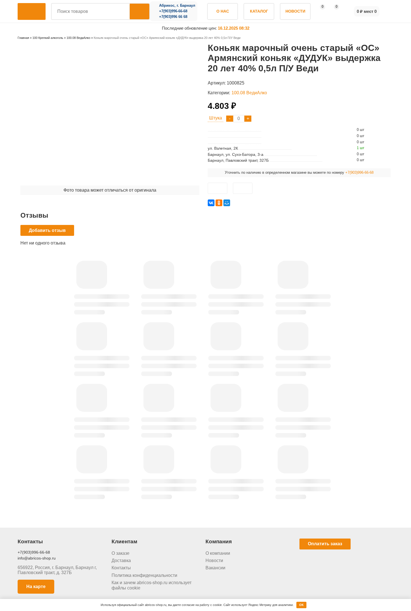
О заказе (120, 553)
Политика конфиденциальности (144, 575)
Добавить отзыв (47, 230)
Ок (301, 605)
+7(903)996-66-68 (173, 11)
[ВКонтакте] (211, 202)
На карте (36, 586)
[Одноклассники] (219, 202)
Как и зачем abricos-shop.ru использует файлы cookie (152, 585)
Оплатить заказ (325, 543)
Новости (214, 560)
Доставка (121, 560)
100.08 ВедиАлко (249, 92)
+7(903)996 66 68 (173, 17)
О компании (218, 553)
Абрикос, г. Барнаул (177, 6)
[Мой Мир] (226, 202)
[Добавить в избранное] (217, 188)
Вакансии (215, 567)
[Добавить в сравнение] (242, 188)
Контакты (121, 567)
